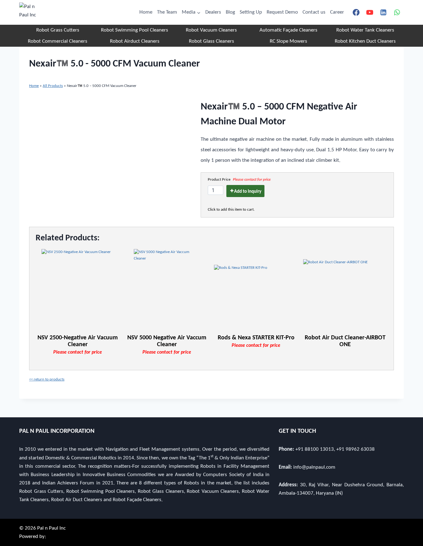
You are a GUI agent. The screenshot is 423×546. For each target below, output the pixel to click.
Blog (230, 12)
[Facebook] (356, 12)
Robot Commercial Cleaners (57, 41)
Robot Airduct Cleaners (134, 41)
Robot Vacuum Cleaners (211, 30)
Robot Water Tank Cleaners (365, 30)
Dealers (213, 12)
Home (145, 12)
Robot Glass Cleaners (211, 41)
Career (337, 12)
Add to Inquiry (247, 191)
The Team (167, 12)
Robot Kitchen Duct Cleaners (365, 41)
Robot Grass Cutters (57, 30)
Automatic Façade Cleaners (288, 30)
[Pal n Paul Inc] (29, 12)
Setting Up (251, 12)
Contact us (314, 12)
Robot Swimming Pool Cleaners (134, 30)
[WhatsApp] (397, 12)
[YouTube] (370, 12)
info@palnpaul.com (314, 467)
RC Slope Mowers (288, 41)
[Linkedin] (383, 12)
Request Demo (282, 12)
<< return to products (46, 379)
